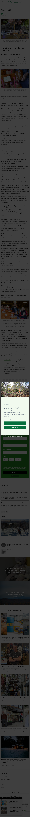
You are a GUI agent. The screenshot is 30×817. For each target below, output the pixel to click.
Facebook (15, 423)
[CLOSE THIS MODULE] (28, 381)
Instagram (15, 427)
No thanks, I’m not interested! (15, 436)
